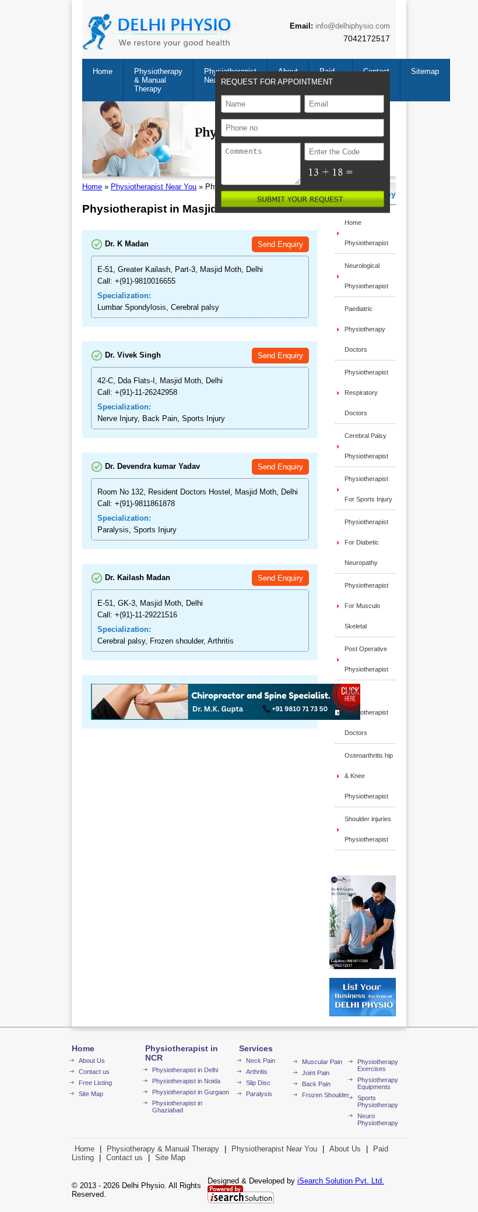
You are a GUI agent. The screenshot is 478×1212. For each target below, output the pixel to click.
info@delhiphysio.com (352, 26)
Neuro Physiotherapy (377, 1119)
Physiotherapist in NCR (181, 1053)
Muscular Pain (322, 1061)
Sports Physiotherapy (377, 1101)
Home (103, 71)
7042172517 (366, 38)
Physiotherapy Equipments (377, 1083)
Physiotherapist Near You (153, 186)
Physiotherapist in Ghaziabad (177, 1107)
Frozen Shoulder (325, 1094)
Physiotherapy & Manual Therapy (158, 80)
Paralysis (259, 1093)
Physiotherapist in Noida (186, 1080)
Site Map (91, 1093)
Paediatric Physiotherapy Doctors (365, 329)
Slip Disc (258, 1082)
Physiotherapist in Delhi (185, 1069)
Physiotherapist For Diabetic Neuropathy (366, 542)
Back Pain (316, 1083)
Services (256, 1048)
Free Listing (95, 1082)
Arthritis (257, 1071)
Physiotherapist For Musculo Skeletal (366, 606)
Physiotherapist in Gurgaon (190, 1092)
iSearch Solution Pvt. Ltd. (340, 1180)
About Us (92, 1060)
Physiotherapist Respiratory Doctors (366, 392)
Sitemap (425, 71)
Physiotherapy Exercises (377, 1065)
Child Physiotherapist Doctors (366, 712)
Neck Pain (260, 1060)
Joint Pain (315, 1072)
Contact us (94, 1071)
